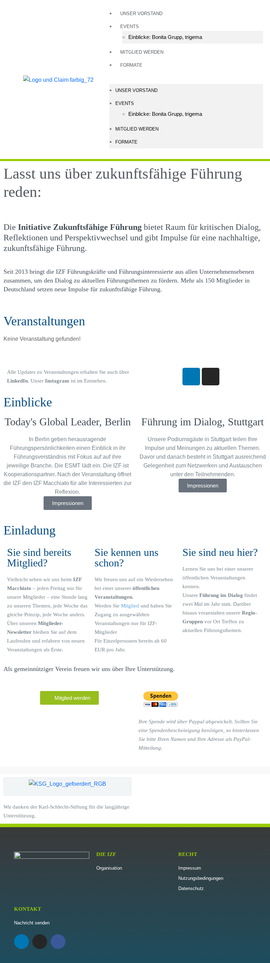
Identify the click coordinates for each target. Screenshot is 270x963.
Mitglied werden (141, 52)
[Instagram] (210, 376)
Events (129, 26)
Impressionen (67, 503)
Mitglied (130, 606)
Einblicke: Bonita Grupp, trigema (165, 37)
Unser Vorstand (141, 13)
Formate (131, 65)
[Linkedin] (191, 376)
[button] (186, 79)
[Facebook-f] (58, 941)
